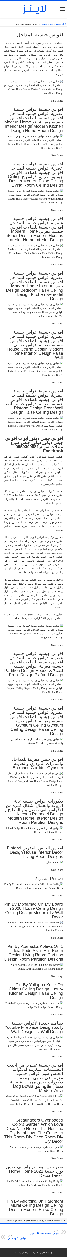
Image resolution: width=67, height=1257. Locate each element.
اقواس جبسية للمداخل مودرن (43, 1231)
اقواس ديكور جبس (17, 1237)
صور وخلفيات (47, 24)
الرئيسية (60, 24)
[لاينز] (34, 8)
